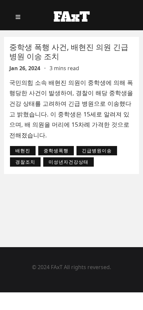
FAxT (72, 17)
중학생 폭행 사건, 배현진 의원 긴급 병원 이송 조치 (68, 52)
